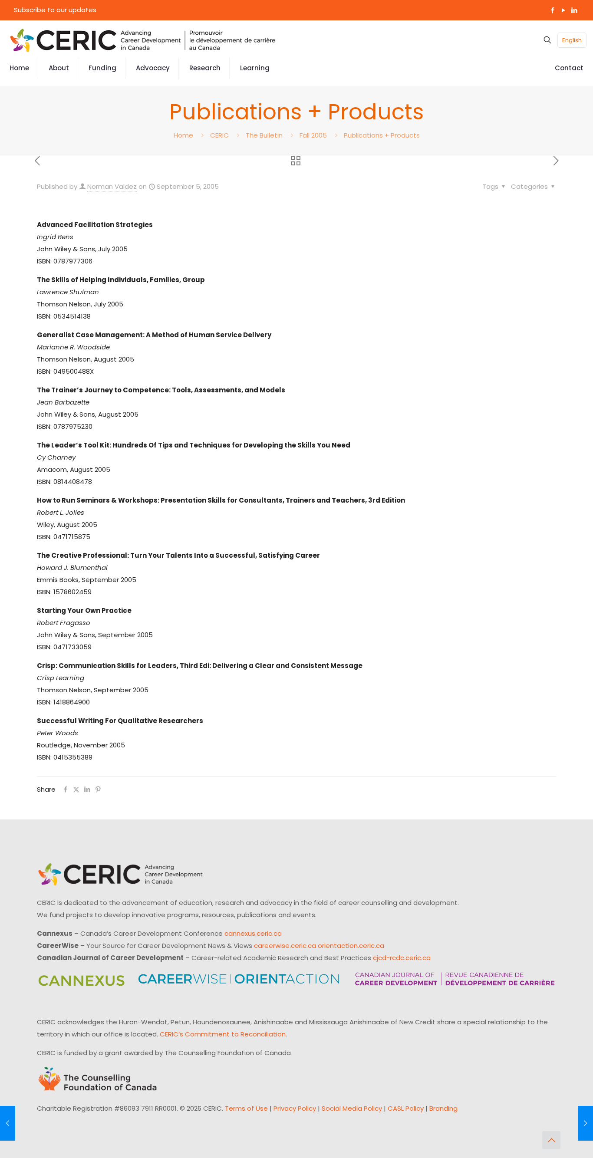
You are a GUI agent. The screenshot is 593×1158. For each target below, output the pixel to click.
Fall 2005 (313, 135)
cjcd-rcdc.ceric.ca (402, 957)
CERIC (219, 135)
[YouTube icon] (563, 10)
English (572, 40)
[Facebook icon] (552, 10)
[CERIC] (143, 39)
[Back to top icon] (551, 1140)
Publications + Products (382, 135)
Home (183, 135)
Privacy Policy (294, 1108)
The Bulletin (264, 135)
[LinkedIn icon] (574, 10)
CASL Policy (406, 1108)
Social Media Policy (352, 1108)
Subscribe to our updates (55, 9)
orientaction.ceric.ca (351, 945)
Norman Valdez (112, 186)
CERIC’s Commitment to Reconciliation (223, 1034)
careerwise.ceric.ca (285, 945)
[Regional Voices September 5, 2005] (585, 1123)
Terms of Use (246, 1108)
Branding (443, 1108)
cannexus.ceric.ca (253, 933)
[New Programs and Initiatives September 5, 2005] (7, 1123)
